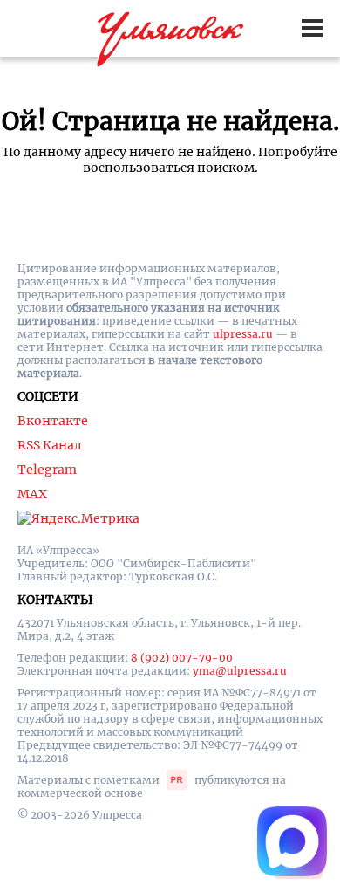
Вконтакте (52, 421)
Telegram (47, 469)
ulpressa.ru (243, 333)
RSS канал (49, 445)
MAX (32, 494)
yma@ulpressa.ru (240, 670)
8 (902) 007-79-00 (182, 657)
